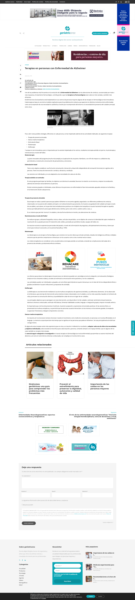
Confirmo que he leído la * (65, 575)
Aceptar (91, 596)
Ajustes (100, 596)
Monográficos (83, 45)
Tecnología (62, 45)
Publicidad (19, 1)
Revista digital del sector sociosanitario (67, 40)
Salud (98, 45)
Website (85, 491)
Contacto (62, 1)
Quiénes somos (9, 1)
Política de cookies (37, 1)
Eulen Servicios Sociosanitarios (51, 89)
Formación (92, 45)
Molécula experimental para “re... (103, 566)
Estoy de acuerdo (28, 505)
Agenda (70, 45)
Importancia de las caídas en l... (103, 554)
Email (54, 491)
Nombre (24, 491)
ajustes (44, 598)
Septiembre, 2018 (28, 75)
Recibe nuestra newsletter (100, 33)
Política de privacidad (51, 1)
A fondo (54, 45)
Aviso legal (27, 1)
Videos (21, 580)
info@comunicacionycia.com (80, 514)
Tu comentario (26, 476)
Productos (46, 45)
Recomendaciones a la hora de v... (104, 578)
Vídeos (75, 45)
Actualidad (38, 45)
